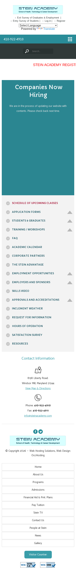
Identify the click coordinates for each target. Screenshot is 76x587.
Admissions (38, 490)
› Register (60, 21)
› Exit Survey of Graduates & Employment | (38, 17)
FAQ (15, 238)
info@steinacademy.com (38, 416)
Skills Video (20, 291)
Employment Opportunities (33, 273)
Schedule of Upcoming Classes (35, 203)
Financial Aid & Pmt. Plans (38, 497)
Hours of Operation (27, 326)
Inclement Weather (27, 308)
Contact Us (38, 520)
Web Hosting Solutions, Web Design (50, 451)
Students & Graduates (28, 220)
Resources (20, 343)
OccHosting (38, 455)
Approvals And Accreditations (35, 299)
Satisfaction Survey (27, 335)
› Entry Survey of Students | (25, 21)
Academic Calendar (27, 247)
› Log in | (47, 21)
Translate (49, 28)
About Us (38, 474)
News (38, 535)
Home (38, 467)
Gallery (38, 543)
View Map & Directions (38, 388)
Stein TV (38, 512)
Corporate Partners (28, 255)
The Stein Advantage (28, 264)
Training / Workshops (28, 229)
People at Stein (38, 528)
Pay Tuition (38, 505)
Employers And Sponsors (31, 282)
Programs (38, 482)
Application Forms (26, 212)
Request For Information (31, 317)
